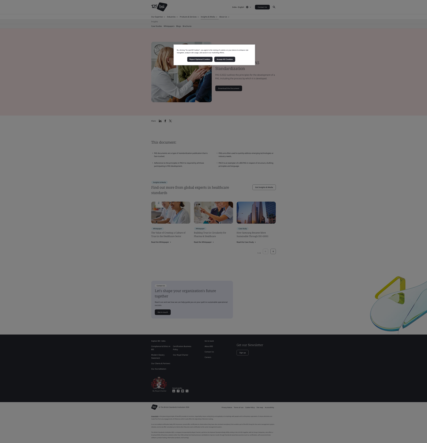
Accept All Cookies (225, 59)
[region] (214, 54)
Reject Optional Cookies (199, 59)
